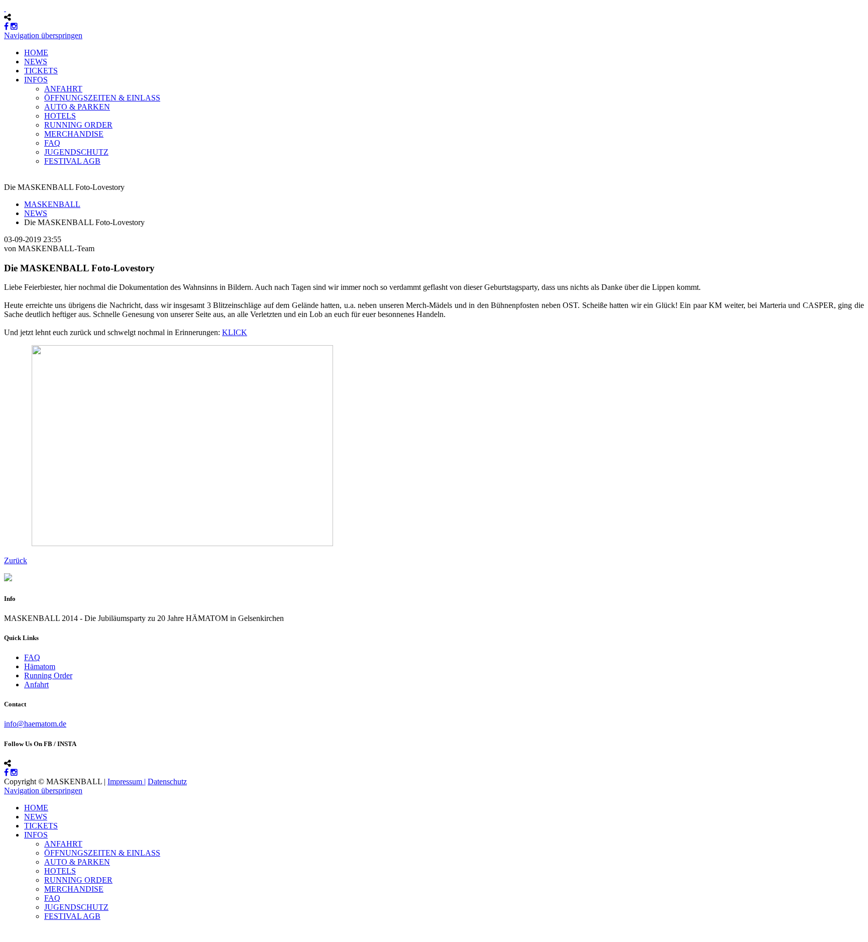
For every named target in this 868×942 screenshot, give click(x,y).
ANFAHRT (63, 88)
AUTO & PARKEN (77, 106)
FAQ (52, 143)
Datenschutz (167, 781)
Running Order (48, 675)
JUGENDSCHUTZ (76, 152)
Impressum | (126, 781)
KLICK (234, 332)
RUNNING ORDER (78, 125)
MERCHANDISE (73, 134)
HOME (36, 52)
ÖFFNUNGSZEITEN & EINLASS (102, 97)
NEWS (35, 61)
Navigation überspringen (43, 35)
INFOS (36, 79)
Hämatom (39, 666)
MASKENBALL (52, 204)
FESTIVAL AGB (72, 161)
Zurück (15, 560)
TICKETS (41, 70)
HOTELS (60, 116)
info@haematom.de (35, 723)
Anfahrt (36, 684)
